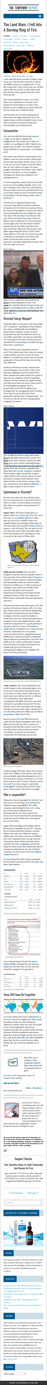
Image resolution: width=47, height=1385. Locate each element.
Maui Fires (7, 42)
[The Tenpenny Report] (23, 7)
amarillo (15, 36)
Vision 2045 (21, 45)
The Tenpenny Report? (32, 1061)
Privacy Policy (12, 1359)
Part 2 (10, 198)
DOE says (39, 639)
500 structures (19, 215)
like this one (23, 1037)
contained (32, 1016)
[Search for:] (23, 1202)
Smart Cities (24, 42)
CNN (18, 719)
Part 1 (38, 195)
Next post (32, 1193)
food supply (8, 39)
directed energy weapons (20, 471)
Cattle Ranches (35, 36)
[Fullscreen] (4, 314)
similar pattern (24, 518)
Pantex (37, 577)
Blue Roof (24, 36)
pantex (15, 42)
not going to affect (12, 714)
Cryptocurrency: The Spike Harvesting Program (22, 1285)
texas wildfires (9, 45)
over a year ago (22, 515)
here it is (16, 310)
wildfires (30, 45)
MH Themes (35, 1383)
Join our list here (11, 1083)
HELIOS (17, 39)
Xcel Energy (7, 49)
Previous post (17, 1193)
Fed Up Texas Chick (18, 76)
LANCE (32, 39)
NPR (26, 719)
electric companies (21, 844)
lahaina (25, 39)
